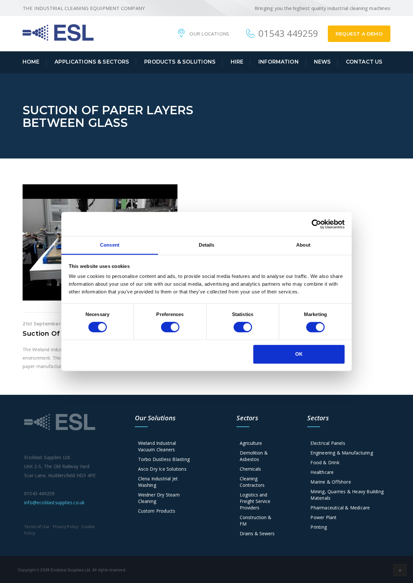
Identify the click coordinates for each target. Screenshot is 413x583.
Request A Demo (359, 34)
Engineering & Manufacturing (341, 453)
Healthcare (322, 472)
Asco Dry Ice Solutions (162, 469)
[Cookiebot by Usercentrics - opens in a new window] (316, 224)
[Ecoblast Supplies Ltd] (58, 32)
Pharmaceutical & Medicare (340, 508)
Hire (237, 62)
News (322, 62)
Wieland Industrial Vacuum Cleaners (157, 446)
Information (278, 62)
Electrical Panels (327, 443)
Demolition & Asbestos (254, 456)
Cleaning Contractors (252, 482)
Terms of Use (36, 526)
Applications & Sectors (92, 62)
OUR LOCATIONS (209, 33)
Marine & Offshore (330, 482)
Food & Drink (324, 462)
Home (31, 62)
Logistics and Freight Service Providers (255, 501)
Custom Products (157, 511)
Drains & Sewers (257, 533)
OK (299, 354)
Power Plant (323, 517)
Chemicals (250, 469)
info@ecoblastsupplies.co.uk (54, 502)
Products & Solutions (180, 62)
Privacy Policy (65, 526)
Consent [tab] (109, 245)
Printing (318, 527)
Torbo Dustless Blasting (164, 459)
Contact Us (364, 62)
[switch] (170, 327)
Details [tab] (207, 245)
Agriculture (251, 443)
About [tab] (303, 245)
